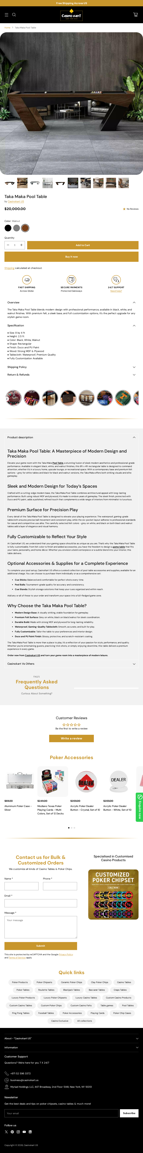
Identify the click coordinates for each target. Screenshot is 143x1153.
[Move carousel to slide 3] (74, 827)
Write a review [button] (71, 738)
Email (8, 895)
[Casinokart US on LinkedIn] (30, 1132)
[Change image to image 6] (73, 183)
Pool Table (58, 462)
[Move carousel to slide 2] (71, 827)
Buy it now (71, 256)
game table (119, 546)
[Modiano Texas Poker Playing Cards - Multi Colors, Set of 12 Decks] (52, 781)
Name (8, 878)
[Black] (8, 228)
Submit (40, 945)
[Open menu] (6, 15)
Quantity (9, 237)
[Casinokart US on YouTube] (24, 1132)
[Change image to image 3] (35, 183)
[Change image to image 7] (85, 183)
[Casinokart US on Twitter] (6, 1132)
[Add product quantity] (21, 245)
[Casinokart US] (71, 14)
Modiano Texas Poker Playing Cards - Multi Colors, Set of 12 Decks (50, 810)
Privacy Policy (66, 954)
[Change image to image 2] (22, 183)
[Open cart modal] (135, 15)
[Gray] (16, 228)
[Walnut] (25, 228)
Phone (47, 878)
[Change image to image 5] (60, 183)
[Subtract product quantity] (8, 245)
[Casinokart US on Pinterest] (12, 1132)
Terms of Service (17, 957)
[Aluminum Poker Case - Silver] (19, 781)
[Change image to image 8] (98, 183)
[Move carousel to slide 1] (68, 827)
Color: (12, 221)
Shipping (9, 268)
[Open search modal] (14, 15)
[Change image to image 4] (47, 183)
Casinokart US (16, 201)
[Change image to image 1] (9, 183)
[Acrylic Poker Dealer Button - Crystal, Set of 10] (85, 781)
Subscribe (129, 1113)
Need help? (116, 290)
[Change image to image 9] (111, 183)
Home (7, 27)
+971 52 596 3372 (20, 1073)
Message (10, 912)
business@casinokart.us (24, 1080)
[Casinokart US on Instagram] (18, 1132)
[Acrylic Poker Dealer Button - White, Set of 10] (118, 781)
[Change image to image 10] (123, 183)
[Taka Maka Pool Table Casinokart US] (71, 103)
